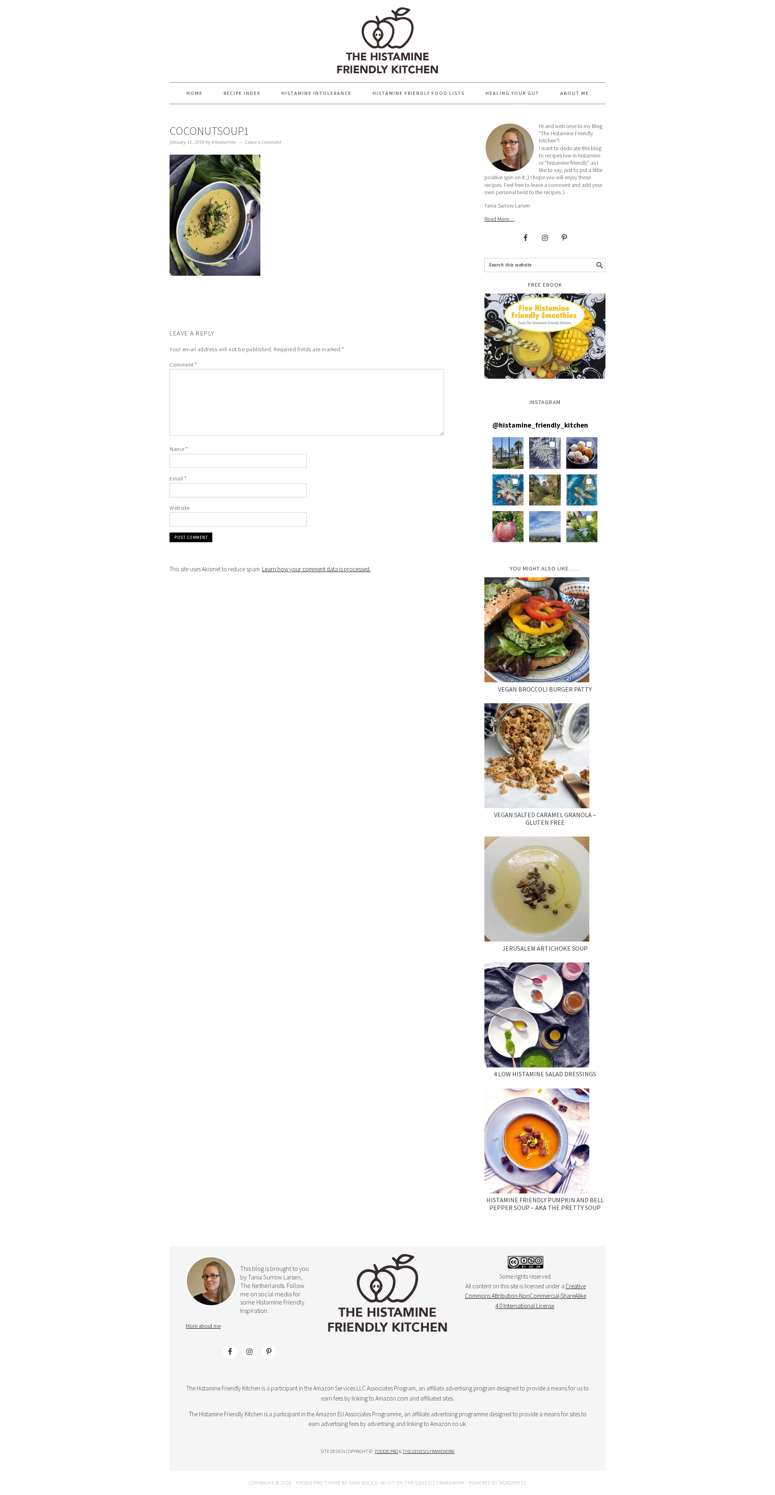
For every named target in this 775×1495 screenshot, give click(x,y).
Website (180, 508)
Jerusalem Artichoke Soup (545, 948)
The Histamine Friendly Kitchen (387, 41)
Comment (183, 364)
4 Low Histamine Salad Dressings (545, 1074)
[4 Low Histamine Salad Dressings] (536, 1016)
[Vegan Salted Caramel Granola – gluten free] (536, 757)
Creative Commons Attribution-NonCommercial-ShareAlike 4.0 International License (525, 1296)
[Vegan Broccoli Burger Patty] (536, 631)
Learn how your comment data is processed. (316, 569)
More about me (203, 1325)
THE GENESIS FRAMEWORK (428, 1451)
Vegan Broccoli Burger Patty (545, 689)
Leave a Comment (263, 142)
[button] (508, 452)
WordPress (512, 1483)
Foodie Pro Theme (318, 1483)
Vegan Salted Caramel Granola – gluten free (545, 818)
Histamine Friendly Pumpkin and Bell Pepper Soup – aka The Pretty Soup (545, 1204)
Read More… (499, 218)
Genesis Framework (440, 1483)
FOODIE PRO (386, 1451)
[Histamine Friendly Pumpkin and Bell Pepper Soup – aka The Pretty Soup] (536, 1142)
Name (179, 449)
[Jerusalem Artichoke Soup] (536, 890)
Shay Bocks (363, 1483)
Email (178, 478)
